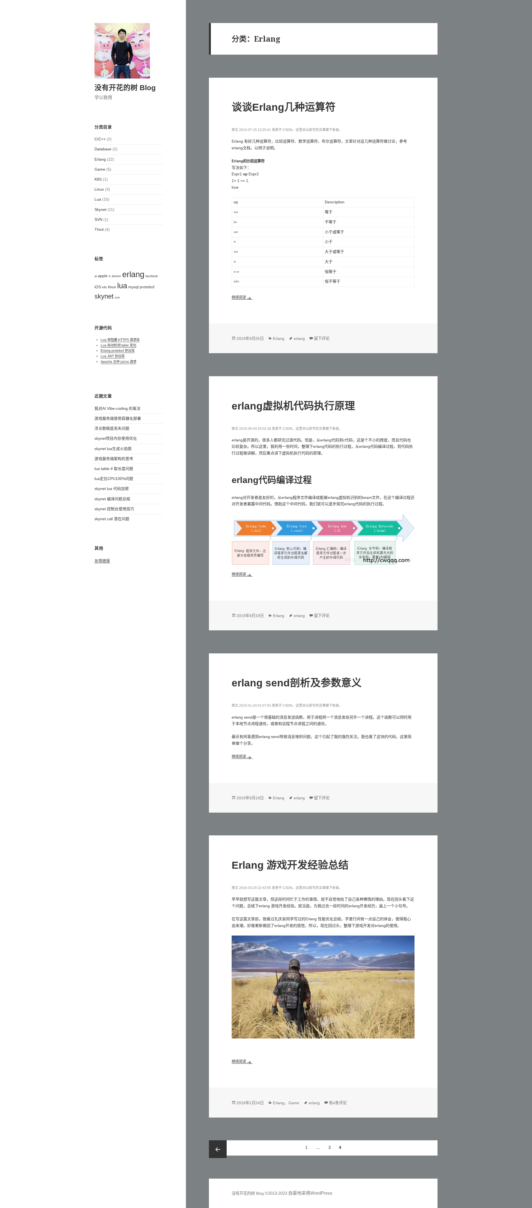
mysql (133, 287)
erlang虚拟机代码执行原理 (293, 406)
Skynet (100, 210)
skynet (104, 296)
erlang (133, 274)
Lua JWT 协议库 (113, 356)
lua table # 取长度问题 (113, 469)
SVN (98, 220)
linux (112, 287)
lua (122, 286)
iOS (97, 287)
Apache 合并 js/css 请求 (118, 362)
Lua (97, 199)
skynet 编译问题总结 (112, 499)
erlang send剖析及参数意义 (297, 683)
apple (103, 276)
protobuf (147, 287)
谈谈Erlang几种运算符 (284, 107)
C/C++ (100, 139)
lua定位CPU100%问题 (113, 479)
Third (99, 230)
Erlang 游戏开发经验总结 (290, 865)
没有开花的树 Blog (125, 88)
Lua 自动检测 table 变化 (118, 345)
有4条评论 (338, 1103)
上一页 (218, 1149)
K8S (98, 179)
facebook (151, 276)
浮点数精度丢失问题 (111, 428)
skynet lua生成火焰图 (113, 449)
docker (116, 276)
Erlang (100, 159)
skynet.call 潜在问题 (111, 519)
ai (95, 276)
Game (99, 169)
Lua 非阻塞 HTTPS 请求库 (120, 340)
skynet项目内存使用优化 (115, 438)
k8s (104, 287)
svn (117, 297)
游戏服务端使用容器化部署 (117, 418)
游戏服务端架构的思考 (113, 459)
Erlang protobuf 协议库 (118, 351)
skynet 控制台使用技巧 (114, 509)
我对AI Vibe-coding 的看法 (117, 408)
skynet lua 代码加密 (111, 489)
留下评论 (321, 338)
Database (102, 149)
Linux (99, 189)
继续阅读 (242, 297)
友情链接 (102, 561)
